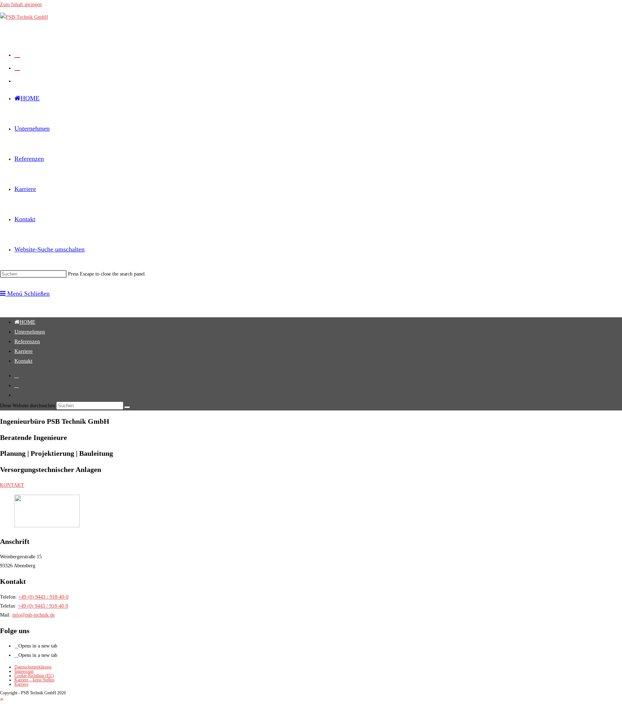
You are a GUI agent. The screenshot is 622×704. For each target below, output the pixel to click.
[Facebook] (16, 646)
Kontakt (23, 361)
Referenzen (27, 341)
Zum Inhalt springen (21, 4)
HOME (27, 322)
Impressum (23, 671)
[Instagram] (16, 655)
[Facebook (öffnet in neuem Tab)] (17, 54)
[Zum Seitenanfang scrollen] (1, 699)
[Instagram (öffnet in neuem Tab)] (17, 67)
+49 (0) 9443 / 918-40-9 (43, 606)
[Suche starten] (127, 407)
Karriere (23, 351)
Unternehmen (29, 332)
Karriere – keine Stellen (34, 679)
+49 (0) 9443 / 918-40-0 (43, 597)
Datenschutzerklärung (32, 666)
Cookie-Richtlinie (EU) (34, 675)
